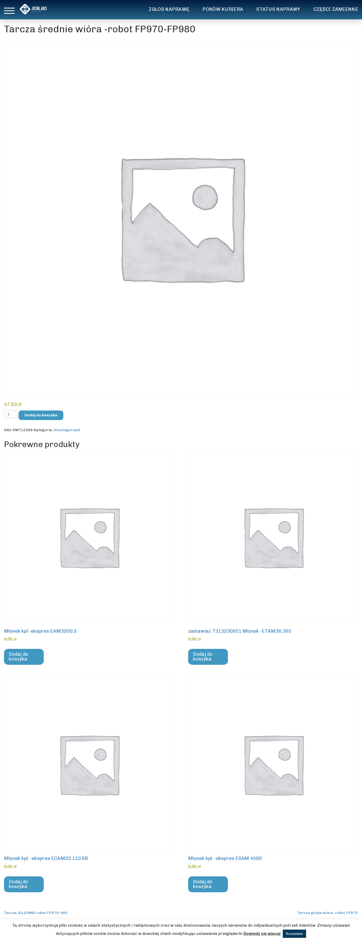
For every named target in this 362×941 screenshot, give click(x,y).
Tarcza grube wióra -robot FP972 (327, 913)
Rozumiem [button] (294, 934)
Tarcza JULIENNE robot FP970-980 (36, 913)
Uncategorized (67, 430)
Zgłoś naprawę (169, 9)
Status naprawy (278, 9)
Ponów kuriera (222, 9)
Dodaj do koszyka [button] (18, 656)
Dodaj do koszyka (41, 415)
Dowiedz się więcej (262, 933)
